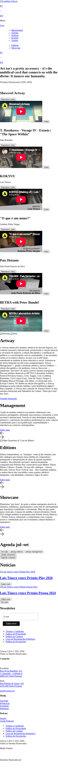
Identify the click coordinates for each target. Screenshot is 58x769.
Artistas (14, 40)
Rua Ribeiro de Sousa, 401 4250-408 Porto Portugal (12, 684)
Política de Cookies (14, 636)
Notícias (15, 35)
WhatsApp (5, 703)
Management (17, 30)
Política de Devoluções (16, 641)
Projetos (14, 38)
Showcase (15, 48)
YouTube (4, 701)
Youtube (4, 398)
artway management (34, 552)
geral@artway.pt (7, 691)
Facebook (4, 706)
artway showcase (8, 555)
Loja (2, 25)
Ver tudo (4, 552)
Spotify (3, 718)
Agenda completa (8, 558)
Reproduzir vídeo (8, 99)
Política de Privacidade (16, 634)
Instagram (12, 398)
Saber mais (5, 430)
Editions (15, 45)
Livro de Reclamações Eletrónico (20, 639)
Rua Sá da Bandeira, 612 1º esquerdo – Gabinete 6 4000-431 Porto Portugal (11, 673)
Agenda (14, 33)
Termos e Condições (15, 631)
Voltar (46, 121)
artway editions (17, 552)
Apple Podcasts (7, 721)
